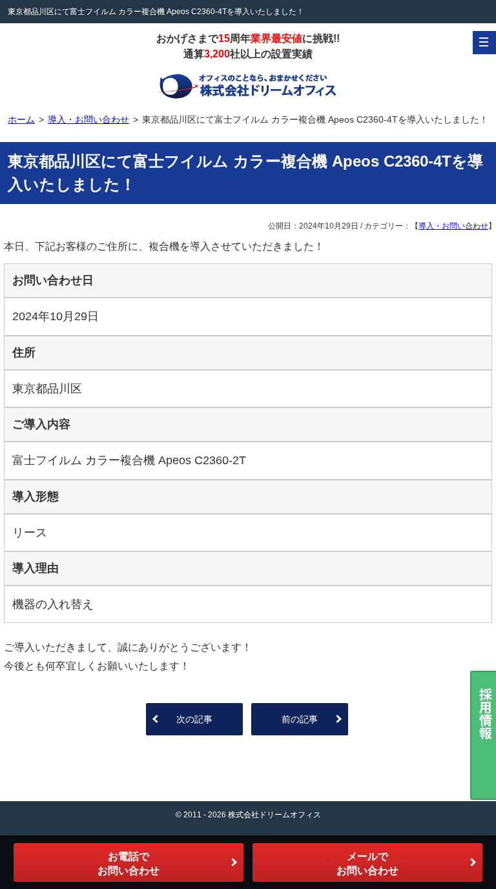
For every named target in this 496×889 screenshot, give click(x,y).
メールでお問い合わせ (367, 863)
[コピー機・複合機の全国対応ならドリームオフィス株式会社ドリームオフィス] (248, 85)
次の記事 (194, 719)
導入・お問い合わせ (453, 225)
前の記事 (300, 719)
